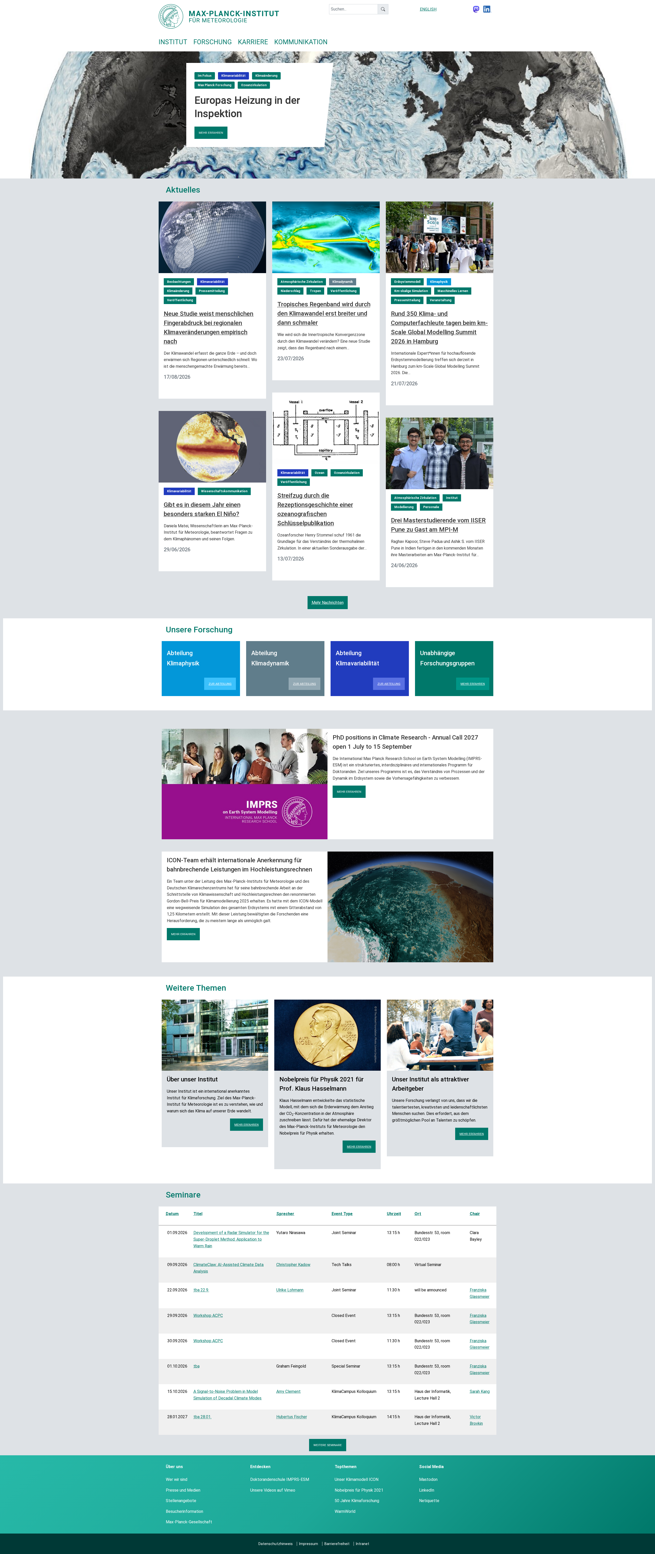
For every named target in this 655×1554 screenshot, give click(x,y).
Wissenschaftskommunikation (224, 491)
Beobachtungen (179, 282)
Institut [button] (173, 42)
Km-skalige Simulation (411, 291)
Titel (197, 1213)
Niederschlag (290, 291)
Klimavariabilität (233, 75)
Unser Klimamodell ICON (356, 1479)
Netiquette (429, 1500)
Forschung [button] (212, 42)
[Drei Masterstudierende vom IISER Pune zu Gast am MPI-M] (439, 453)
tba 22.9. (201, 1290)
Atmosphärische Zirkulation (302, 282)
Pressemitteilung (212, 291)
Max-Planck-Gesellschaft (189, 1521)
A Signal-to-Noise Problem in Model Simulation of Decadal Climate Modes (227, 1395)
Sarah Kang (480, 1391)
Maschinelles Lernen (453, 291)
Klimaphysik (439, 282)
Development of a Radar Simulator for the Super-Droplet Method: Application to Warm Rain (231, 1239)
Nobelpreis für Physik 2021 (359, 1490)
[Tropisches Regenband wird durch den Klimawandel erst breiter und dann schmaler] (326, 236)
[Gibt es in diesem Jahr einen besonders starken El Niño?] (212, 446)
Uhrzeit (394, 1213)
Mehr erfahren (211, 133)
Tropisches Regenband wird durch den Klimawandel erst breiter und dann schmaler (323, 313)
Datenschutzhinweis (275, 1544)
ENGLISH (428, 9)
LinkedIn (426, 1490)
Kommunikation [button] (301, 42)
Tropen (315, 291)
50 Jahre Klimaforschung (357, 1500)
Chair (475, 1213)
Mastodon (428, 1479)
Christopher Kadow (293, 1264)
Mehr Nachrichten (328, 602)
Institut (452, 498)
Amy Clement (288, 1391)
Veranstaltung (440, 300)
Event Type (342, 1213)
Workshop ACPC (208, 1315)
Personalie (431, 507)
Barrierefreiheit (337, 1544)
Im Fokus (205, 75)
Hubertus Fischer (291, 1416)
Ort (417, 1213)
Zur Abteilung (220, 684)
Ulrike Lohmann (289, 1290)
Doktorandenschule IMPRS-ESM (279, 1479)
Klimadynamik (342, 282)
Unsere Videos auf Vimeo (272, 1490)
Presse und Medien (183, 1490)
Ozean (319, 473)
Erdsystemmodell (407, 282)
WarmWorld (345, 1511)
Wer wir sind (176, 1479)
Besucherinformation (184, 1511)
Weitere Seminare (327, 1445)
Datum (172, 1213)
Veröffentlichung (180, 300)
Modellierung (403, 507)
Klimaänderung (266, 75)
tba (196, 1366)
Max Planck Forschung (214, 85)
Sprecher (285, 1213)
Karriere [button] (253, 42)
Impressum (308, 1544)
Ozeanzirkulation (254, 85)
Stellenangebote (181, 1500)
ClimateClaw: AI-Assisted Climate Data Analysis (228, 1268)
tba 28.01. (202, 1416)
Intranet (362, 1544)
